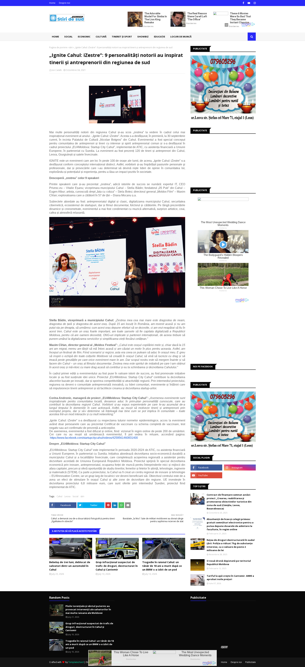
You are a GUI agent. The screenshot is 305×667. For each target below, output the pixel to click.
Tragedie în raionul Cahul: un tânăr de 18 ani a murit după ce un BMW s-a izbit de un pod (162, 565)
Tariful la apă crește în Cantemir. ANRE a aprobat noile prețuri (230, 577)
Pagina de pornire (58, 47)
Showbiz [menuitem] (143, 36)
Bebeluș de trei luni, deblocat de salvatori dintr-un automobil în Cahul (69, 565)
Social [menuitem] (68, 36)
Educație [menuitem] (159, 36)
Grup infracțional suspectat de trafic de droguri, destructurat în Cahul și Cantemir (117, 565)
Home (52, 2)
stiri (71, 47)
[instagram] (254, 3)
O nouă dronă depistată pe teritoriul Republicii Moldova (229, 562)
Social (75, 496)
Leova (67, 496)
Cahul (59, 496)
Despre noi (64, 2)
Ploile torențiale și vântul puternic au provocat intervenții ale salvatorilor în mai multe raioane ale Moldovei (88, 609)
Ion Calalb (57, 70)
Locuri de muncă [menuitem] (181, 36)
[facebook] (243, 3)
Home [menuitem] (55, 36)
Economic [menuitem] (84, 36)
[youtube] (249, 3)
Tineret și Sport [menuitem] (122, 36)
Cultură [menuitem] (101, 36)
